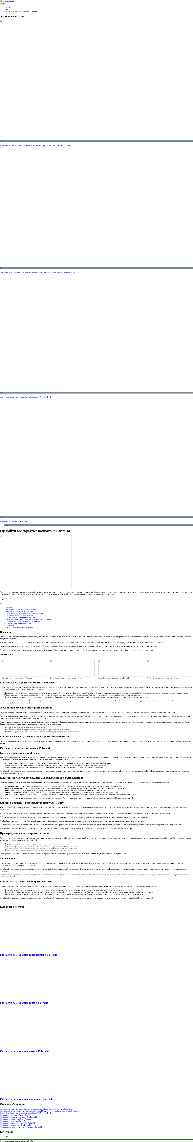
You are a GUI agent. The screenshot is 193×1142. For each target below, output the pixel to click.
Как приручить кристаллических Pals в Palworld (18, 1117)
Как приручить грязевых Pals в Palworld (15, 1121)
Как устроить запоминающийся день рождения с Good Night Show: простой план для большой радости (39, 272)
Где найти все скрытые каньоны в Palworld (26, 1099)
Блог (1, 141)
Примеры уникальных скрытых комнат (19, 623)
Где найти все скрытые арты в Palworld (24, 1050)
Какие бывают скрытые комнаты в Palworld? (21, 609)
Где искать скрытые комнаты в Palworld (19, 615)
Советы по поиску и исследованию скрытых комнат (23, 621)
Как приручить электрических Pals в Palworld (17, 1123)
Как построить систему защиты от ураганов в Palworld (21, 1127)
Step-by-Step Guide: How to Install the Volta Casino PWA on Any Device (26, 397)
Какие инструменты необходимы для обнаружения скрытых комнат (28, 619)
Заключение (10, 625)
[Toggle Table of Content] (1, 604)
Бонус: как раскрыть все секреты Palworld (21, 627)
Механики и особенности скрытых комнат (20, 611)
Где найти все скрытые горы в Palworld (24, 1002)
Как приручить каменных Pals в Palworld (15, 1119)
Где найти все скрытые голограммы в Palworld (28, 954)
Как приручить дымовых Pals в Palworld (15, 1125)
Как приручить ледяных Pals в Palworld (15, 521)
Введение (9, 607)
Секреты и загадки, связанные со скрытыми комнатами (24, 613)
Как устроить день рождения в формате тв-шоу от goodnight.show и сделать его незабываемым (36, 145)
